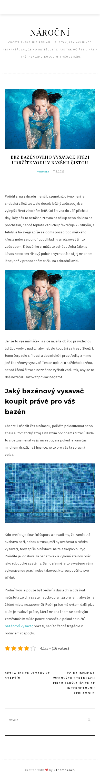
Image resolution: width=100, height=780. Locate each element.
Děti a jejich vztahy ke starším (27, 675)
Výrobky (43, 171)
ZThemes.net (64, 770)
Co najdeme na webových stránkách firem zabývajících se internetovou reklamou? (74, 683)
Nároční (50, 32)
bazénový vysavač (19, 626)
